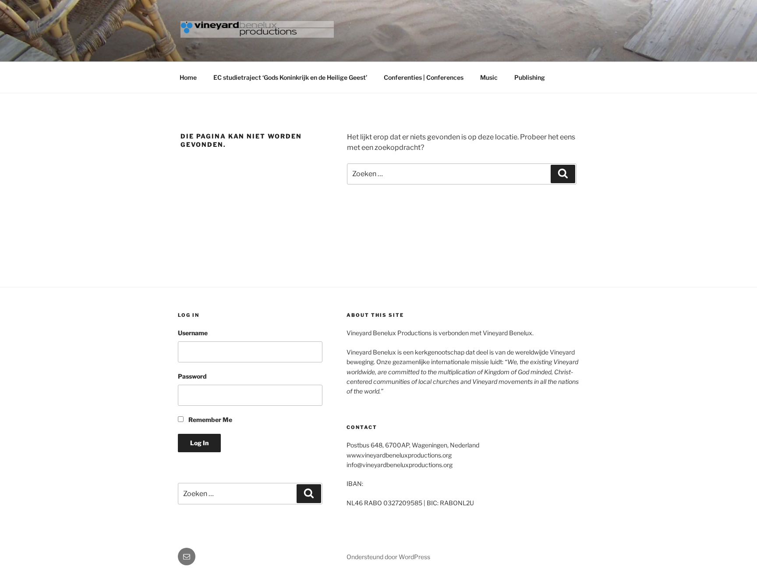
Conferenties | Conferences (423, 77)
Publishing (529, 77)
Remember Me (209, 419)
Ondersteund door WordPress (388, 556)
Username (193, 333)
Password (192, 376)
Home (188, 77)
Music (489, 77)
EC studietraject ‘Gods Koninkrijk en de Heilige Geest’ (290, 77)
